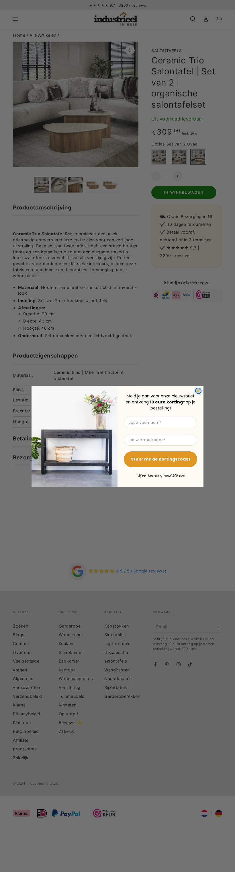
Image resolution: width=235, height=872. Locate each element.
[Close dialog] (198, 391)
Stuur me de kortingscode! (160, 459)
